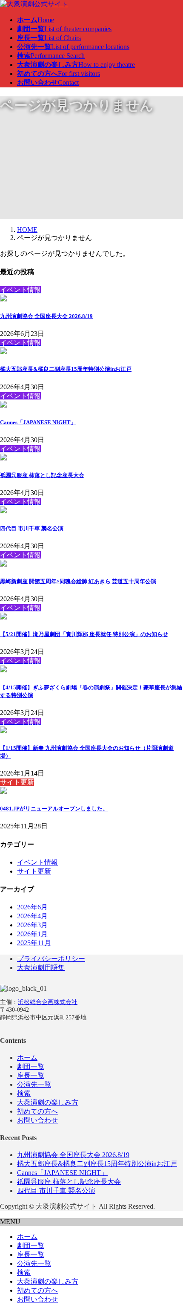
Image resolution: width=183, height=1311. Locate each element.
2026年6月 (32, 907)
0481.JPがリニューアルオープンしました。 (54, 808)
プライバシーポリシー (51, 958)
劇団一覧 (30, 1066)
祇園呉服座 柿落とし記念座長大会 (42, 475)
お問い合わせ (37, 1120)
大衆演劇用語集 (41, 967)
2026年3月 (32, 925)
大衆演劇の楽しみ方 (47, 1102)
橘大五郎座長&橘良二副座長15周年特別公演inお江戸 (66, 369)
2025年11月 (34, 942)
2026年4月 (32, 916)
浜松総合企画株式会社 (47, 1002)
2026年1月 (32, 934)
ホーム (27, 1057)
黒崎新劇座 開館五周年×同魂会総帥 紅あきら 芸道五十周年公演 (78, 581)
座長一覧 (30, 1075)
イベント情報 (37, 862)
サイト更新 (34, 871)
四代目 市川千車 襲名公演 (31, 528)
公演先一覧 (34, 1084)
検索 (24, 1093)
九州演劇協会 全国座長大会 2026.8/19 (46, 316)
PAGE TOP (170, 1263)
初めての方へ (37, 1111)
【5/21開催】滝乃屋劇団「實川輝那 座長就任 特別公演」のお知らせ (84, 634)
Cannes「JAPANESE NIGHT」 (38, 422)
